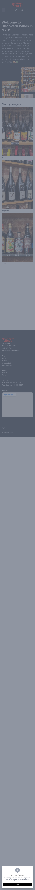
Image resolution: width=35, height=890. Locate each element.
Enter (17, 884)
